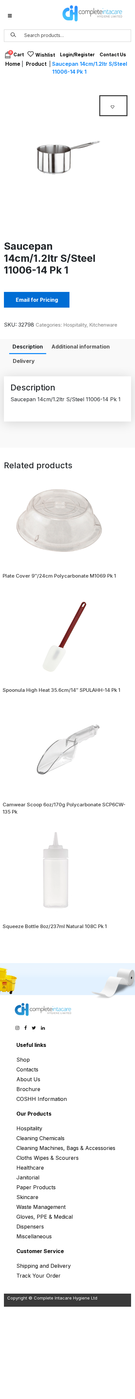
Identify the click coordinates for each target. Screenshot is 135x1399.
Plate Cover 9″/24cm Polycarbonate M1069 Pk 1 (59, 576)
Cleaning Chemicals (40, 1138)
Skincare (27, 1197)
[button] (113, 105)
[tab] (27, 346)
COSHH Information (41, 1099)
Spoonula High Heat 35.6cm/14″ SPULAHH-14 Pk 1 (61, 690)
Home (12, 64)
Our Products (33, 1113)
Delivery (24, 361)
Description (27, 346)
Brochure (28, 1089)
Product (36, 64)
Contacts (27, 1069)
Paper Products (36, 1187)
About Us (28, 1079)
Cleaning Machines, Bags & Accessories (65, 1148)
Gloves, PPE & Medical (44, 1216)
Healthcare (30, 1167)
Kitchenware (103, 325)
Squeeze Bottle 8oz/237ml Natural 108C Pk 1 (55, 926)
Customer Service (40, 1251)
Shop (23, 1059)
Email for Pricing (37, 299)
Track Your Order (38, 1275)
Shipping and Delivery (43, 1266)
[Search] (13, 35)
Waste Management (41, 1207)
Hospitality (75, 325)
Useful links (31, 1045)
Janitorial (27, 1177)
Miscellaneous (34, 1236)
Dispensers (30, 1226)
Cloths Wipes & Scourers (47, 1158)
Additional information (80, 346)
